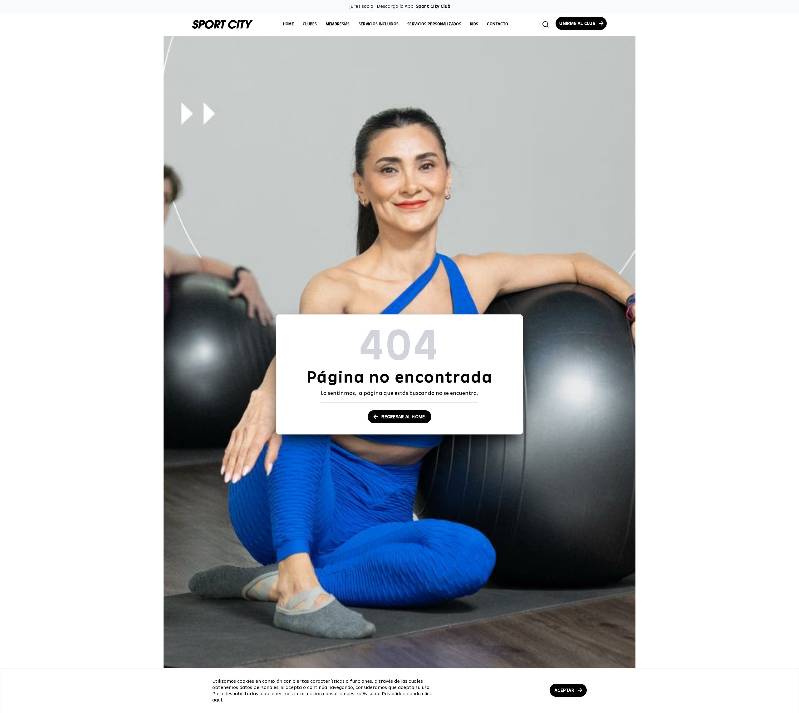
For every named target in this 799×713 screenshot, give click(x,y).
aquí (217, 699)
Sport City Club (433, 6)
